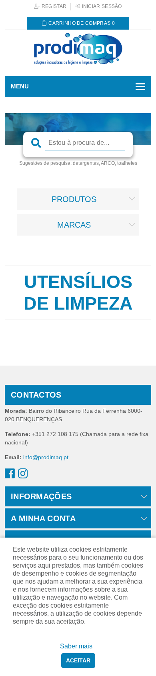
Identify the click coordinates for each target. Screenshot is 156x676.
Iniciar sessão (101, 6)
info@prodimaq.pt (45, 457)
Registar (53, 6)
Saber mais (76, 646)
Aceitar (78, 660)
